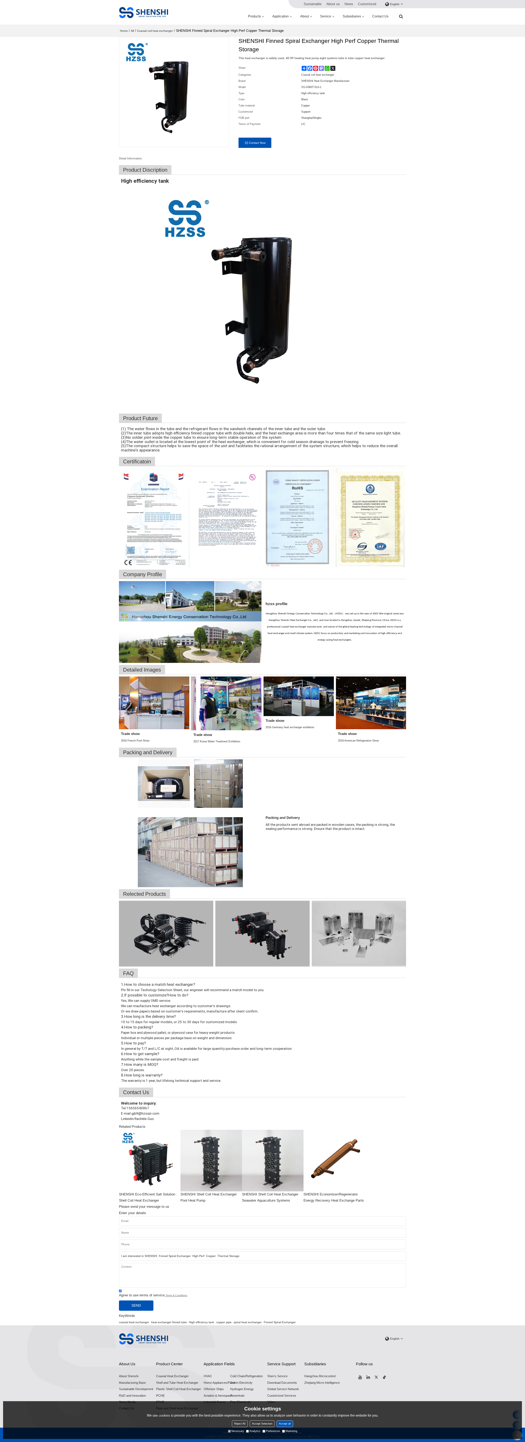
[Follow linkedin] (368, 1377)
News (349, 4)
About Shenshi (128, 1376)
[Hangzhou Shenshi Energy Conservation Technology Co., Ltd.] (143, 12)
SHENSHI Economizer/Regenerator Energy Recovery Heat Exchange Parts (334, 1197)
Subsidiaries (352, 16)
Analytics (254, 1431)
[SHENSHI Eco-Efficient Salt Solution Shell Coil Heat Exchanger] (149, 1160)
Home (124, 30)
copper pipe (224, 1322)
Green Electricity (241, 1382)
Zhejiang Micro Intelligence (322, 1382)
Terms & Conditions (176, 1295)
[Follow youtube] (360, 1377)
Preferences (273, 1431)
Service (325, 16)
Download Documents (282, 1382)
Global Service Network (283, 1389)
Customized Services (281, 1395)
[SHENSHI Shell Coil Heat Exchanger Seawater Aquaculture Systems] (273, 1160)
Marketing (291, 1431)
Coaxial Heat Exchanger (172, 1376)
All (132, 30)
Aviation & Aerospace (218, 1395)
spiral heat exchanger (248, 1322)
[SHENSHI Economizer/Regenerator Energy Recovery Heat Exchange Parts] (334, 1160)
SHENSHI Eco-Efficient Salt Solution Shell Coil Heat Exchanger (147, 1197)
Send (136, 1305)
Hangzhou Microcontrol (320, 1376)
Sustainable (313, 4)
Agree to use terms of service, (153, 1295)
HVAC (208, 1376)
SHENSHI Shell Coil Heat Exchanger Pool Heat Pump (208, 1197)
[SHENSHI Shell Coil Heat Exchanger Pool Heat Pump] (211, 1160)
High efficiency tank (201, 1322)
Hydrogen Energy (242, 1389)
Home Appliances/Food (219, 1382)
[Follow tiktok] (385, 1377)
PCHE (160, 1395)
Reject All (239, 1423)
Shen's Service (277, 1376)
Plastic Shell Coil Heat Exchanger (178, 1389)
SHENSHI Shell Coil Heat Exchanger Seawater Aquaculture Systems (270, 1197)
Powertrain (237, 1395)
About (304, 16)
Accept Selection (262, 1423)
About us (333, 4)
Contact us (380, 16)
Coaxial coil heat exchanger (155, 30)
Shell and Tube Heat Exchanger (177, 1382)
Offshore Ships (214, 1389)
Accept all (285, 1423)
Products (254, 16)
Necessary (237, 1431)
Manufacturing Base (132, 1382)
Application (280, 16)
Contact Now (257, 142)
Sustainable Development (136, 1389)
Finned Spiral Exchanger (280, 1322)
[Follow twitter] (376, 1377)
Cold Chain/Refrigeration (246, 1376)
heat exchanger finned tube (169, 1322)
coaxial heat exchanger (134, 1322)
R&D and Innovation (132, 1395)
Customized (367, 4)
